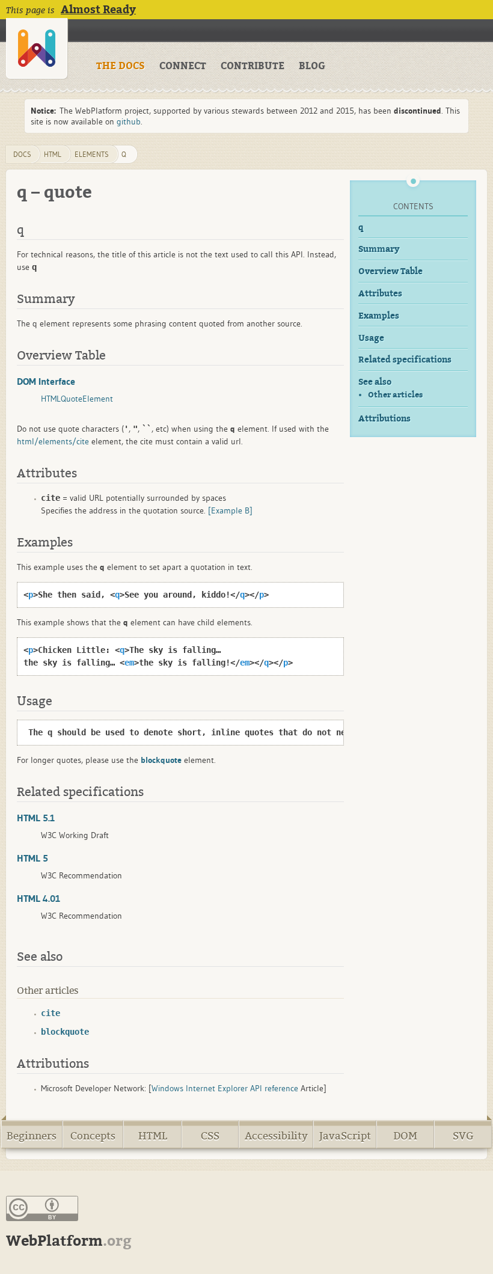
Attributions (384, 419)
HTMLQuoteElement (77, 398)
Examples (378, 316)
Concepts (92, 1136)
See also (374, 382)
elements (92, 154)
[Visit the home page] (36, 48)
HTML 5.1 (36, 818)
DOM (405, 1136)
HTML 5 (32, 858)
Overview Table (390, 271)
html (52, 154)
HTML (152, 1136)
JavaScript (345, 1136)
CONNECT (182, 66)
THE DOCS (120, 66)
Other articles (395, 395)
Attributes (380, 294)
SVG (463, 1136)
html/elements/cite (53, 441)
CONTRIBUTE (252, 66)
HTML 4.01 (38, 898)
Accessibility (276, 1136)
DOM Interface (46, 381)
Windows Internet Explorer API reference (225, 1088)
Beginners (32, 1136)
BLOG (312, 66)
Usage (371, 338)
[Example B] (230, 510)
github (129, 121)
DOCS (22, 154)
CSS (210, 1136)
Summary (379, 249)
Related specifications (405, 360)
